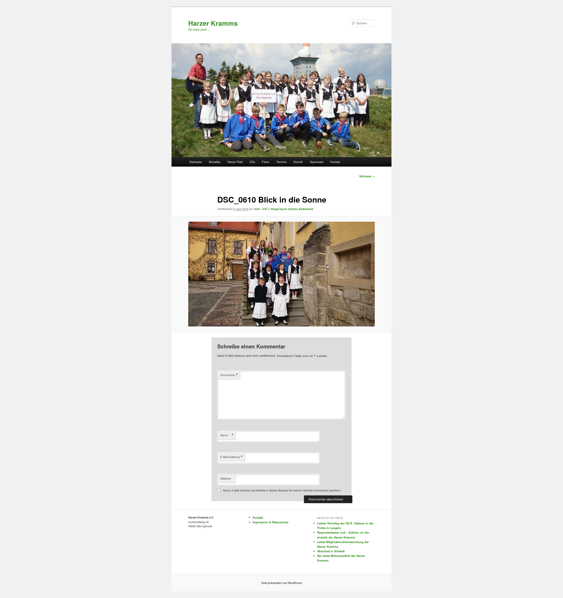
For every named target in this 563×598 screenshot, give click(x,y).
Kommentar (229, 375)
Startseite (195, 162)
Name (227, 435)
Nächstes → (367, 176)
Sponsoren (317, 162)
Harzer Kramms (213, 23)
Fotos (265, 162)
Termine (281, 162)
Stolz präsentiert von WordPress (281, 583)
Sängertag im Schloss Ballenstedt (292, 209)
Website (225, 478)
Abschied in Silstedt (331, 551)
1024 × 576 (260, 209)
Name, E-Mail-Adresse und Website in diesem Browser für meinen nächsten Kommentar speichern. (282, 490)
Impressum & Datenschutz (271, 522)
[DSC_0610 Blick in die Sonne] (281, 274)
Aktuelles (215, 162)
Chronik (298, 162)
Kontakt (335, 162)
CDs (252, 162)
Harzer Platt (235, 162)
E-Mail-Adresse (231, 456)
